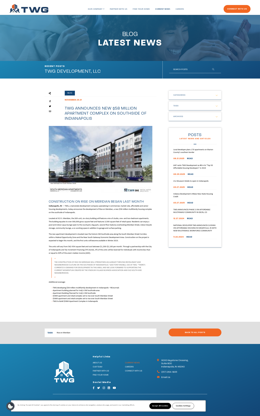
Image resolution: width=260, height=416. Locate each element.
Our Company (95, 9)
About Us (97, 363)
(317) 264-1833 (169, 372)
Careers (180, 9)
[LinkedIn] (109, 388)
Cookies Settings (183, 406)
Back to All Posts (195, 332)
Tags (176, 106)
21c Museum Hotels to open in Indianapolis (191, 181)
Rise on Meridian (63, 333)
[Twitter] (98, 388)
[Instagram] (104, 388)
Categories (179, 95)
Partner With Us (118, 9)
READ (190, 158)
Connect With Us (237, 9)
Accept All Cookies (160, 406)
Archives (178, 116)
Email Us (165, 377)
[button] (10, 406)
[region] (108, 406)
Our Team (97, 367)
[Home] (28, 8)
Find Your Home (141, 9)
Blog (69, 93)
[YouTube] (114, 388)
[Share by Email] (50, 111)
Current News (162, 9)
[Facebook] (94, 388)
